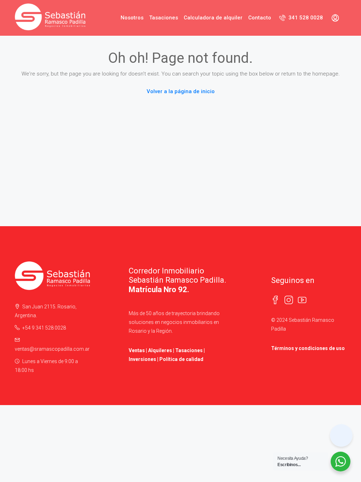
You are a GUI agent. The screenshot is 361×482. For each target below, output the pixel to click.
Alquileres (160, 350)
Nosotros (132, 17)
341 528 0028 (305, 17)
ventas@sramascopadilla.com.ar (52, 349)
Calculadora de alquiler (213, 17)
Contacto (259, 17)
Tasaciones (163, 17)
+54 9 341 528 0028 (44, 328)
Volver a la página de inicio (181, 91)
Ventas (137, 350)
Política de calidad (181, 359)
